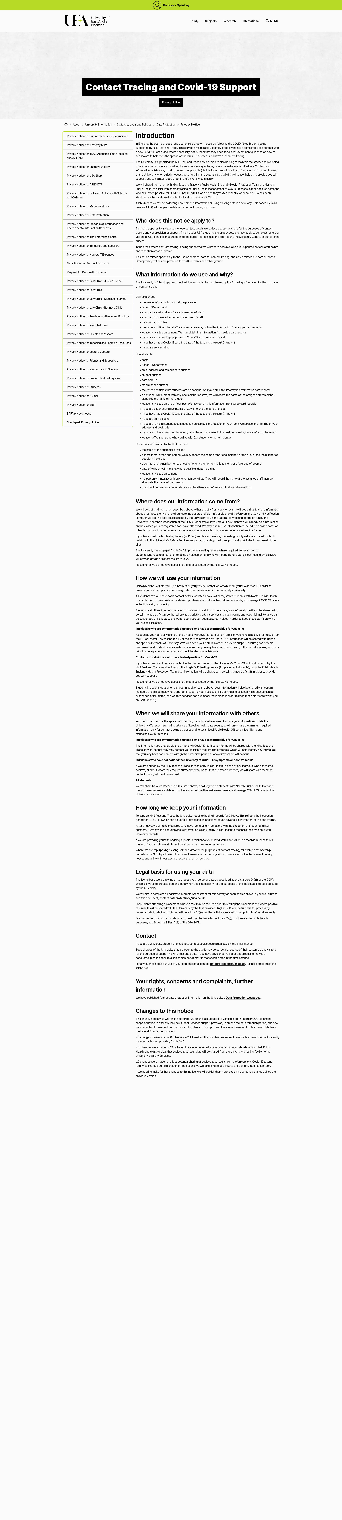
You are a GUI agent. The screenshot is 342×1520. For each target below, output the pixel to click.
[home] (66, 124)
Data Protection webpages (243, 997)
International (251, 21)
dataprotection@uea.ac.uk (187, 898)
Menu (274, 21)
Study (194, 21)
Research (230, 21)
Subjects (211, 21)
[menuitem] (98, 136)
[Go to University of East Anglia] (86, 21)
